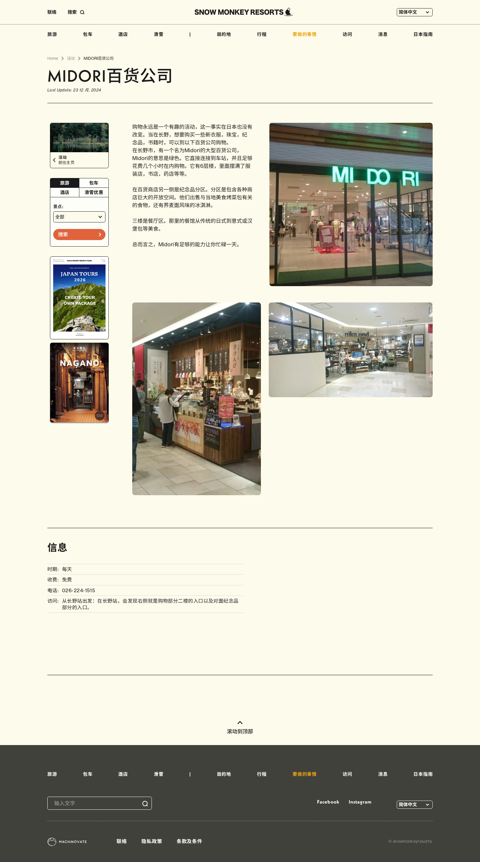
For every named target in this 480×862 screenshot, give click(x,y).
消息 (383, 34)
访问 (347, 34)
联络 (51, 12)
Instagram (360, 802)
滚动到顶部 (240, 731)
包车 (88, 34)
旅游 (52, 34)
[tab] (64, 183)
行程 (262, 34)
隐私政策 (151, 841)
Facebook (328, 802)
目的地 (224, 34)
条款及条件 (190, 841)
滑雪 (159, 34)
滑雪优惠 (94, 192)
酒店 (123, 34)
